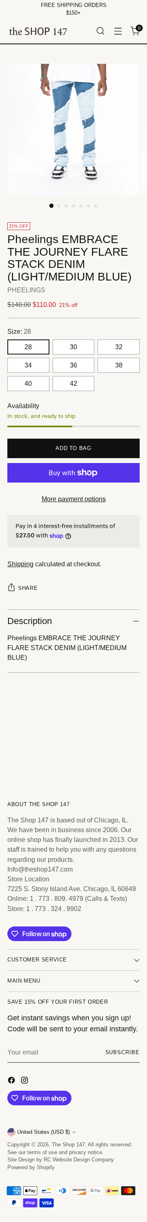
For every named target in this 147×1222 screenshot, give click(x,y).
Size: (19, 331)
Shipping (20, 564)
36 (73, 365)
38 (118, 365)
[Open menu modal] (117, 31)
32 (118, 346)
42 (73, 383)
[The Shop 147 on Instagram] (25, 1081)
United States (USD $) (43, 1132)
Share (28, 588)
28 (28, 346)
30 (73, 346)
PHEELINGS (26, 290)
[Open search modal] (100, 31)
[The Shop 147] (38, 31)
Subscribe (122, 1052)
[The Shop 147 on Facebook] (12, 1081)
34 (28, 365)
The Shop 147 (68, 1145)
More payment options (74, 498)
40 (28, 383)
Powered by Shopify (31, 1167)
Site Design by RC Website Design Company (60, 1160)
